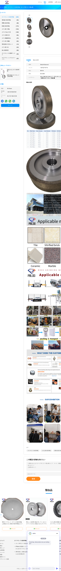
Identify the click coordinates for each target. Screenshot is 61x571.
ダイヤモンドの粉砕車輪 (10, 17)
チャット (10, 105)
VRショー (2, 548)
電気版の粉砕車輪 (10, 20)
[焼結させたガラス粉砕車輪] (3, 71)
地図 (1, 554)
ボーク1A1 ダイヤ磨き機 (22, 543)
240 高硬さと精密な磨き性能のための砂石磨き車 (23, 553)
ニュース (2, 552)
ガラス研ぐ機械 (10, 41)
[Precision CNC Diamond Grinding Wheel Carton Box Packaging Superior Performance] (46, 28)
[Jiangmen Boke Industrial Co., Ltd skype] (13, 101)
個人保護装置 (10, 50)
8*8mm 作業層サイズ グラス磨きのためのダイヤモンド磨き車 (24, 547)
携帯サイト (3, 556)
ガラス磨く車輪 (10, 29)
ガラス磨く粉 (10, 47)
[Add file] (29, 568)
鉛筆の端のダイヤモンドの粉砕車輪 (13, 75)
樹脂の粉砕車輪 (10, 26)
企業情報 (2, 550)
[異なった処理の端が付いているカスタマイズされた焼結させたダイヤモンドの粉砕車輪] (36, 509)
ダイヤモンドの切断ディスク (10, 54)
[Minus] (57, 533)
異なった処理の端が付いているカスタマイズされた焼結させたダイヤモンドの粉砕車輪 (36, 523)
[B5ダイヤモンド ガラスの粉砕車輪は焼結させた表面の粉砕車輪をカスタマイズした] (12, 509)
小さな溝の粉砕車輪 (46, 450)
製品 (1, 545)
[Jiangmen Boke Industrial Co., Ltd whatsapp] (6, 101)
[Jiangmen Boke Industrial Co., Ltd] (7, 2)
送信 (33, 479)
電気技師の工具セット (10, 44)
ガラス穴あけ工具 (10, 32)
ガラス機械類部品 (10, 38)
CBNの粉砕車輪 (10, 23)
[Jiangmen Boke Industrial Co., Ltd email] (2, 101)
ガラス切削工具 (10, 35)
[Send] (57, 568)
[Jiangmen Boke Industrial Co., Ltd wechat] (10, 101)
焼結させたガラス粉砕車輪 (13, 70)
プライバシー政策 (4, 559)
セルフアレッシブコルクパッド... (10, 58)
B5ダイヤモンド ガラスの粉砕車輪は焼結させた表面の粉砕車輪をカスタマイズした (12, 523)
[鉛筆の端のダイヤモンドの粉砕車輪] (3, 76)
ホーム (1, 543)
